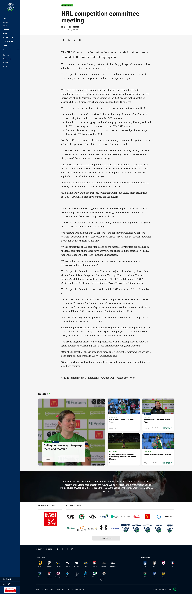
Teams (6, 34)
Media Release (67, 5)
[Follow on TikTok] (57, 549)
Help (63, 589)
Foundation (7, 59)
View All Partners (106, 538)
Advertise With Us (80, 589)
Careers (58, 589)
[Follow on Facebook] (62, 549)
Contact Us (70, 589)
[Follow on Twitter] (67, 549)
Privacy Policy (49, 589)
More (5, 49)
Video (5, 22)
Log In (8, 584)
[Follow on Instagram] (72, 549)
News (5, 18)
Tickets (6, 63)
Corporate (6, 55)
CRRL (5, 45)
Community (8, 41)
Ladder (6, 30)
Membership (8, 37)
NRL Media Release (70, 26)
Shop (5, 66)
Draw (5, 26)
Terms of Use (39, 589)
